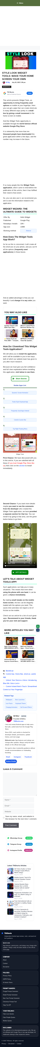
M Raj (8, 82)
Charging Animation (11, 707)
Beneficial (6, 87)
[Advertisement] (20, 26)
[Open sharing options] (37, 630)
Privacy (4, 1043)
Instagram (17, 757)
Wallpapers (9, 699)
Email (8, 757)
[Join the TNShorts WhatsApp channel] (37, 626)
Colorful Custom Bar (20, 420)
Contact (5, 963)
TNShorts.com (18, 721)
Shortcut (28, 230)
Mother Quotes (7, 1020)
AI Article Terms (8, 982)
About (4, 960)
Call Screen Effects (26, 707)
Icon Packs (9, 703)
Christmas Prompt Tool (10, 1001)
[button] (20, 378)
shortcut (27, 674)
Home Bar (19, 674)
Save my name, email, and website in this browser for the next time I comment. (21, 817)
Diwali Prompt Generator (10, 995)
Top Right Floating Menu (20, 429)
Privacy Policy (7, 975)
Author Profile (11, 761)
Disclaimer (6, 967)
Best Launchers (20, 699)
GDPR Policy (7, 979)
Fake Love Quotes (8, 1014)
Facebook (28, 757)
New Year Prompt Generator (11, 998)
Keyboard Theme (20, 703)
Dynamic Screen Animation (20, 392)
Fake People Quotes (9, 1017)
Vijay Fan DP (7, 1005)
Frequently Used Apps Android (20, 411)
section (22, 466)
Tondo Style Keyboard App (20, 402)
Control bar (10, 674)
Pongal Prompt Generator (10, 991)
